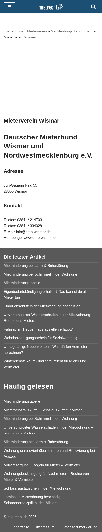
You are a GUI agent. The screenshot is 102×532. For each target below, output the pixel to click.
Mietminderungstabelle (22, 283)
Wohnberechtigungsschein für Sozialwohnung (40, 338)
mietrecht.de (13, 31)
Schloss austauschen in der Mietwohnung (37, 488)
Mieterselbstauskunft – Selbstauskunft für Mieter (43, 410)
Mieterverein (37, 31)
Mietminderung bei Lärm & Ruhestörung (36, 265)
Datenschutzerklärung (79, 527)
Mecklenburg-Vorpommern (72, 31)
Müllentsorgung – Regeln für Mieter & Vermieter (42, 465)
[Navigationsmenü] (9, 6)
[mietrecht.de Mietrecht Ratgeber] (51, 6)
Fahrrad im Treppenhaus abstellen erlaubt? (38, 329)
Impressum (45, 527)
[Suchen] (93, 6)
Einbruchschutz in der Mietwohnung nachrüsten (42, 306)
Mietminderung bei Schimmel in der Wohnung (40, 274)
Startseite (21, 527)
